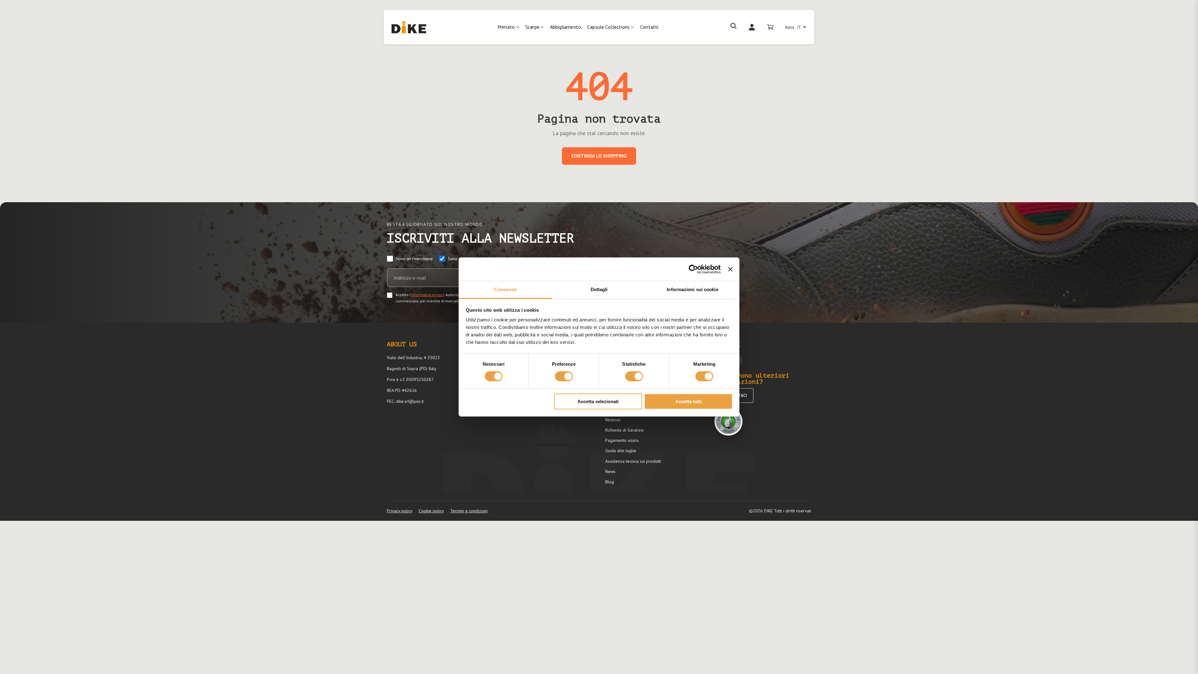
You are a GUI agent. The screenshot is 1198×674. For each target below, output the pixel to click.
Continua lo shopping (599, 156)
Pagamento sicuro (622, 440)
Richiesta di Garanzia (624, 430)
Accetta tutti (688, 401)
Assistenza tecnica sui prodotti (633, 461)
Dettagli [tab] (599, 289)
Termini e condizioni (469, 511)
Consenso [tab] (505, 289)
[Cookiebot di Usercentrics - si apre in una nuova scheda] (693, 269)
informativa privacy (428, 294)
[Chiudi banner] (730, 269)
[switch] (564, 376)
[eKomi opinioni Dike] (728, 422)
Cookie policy (431, 511)
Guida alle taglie (620, 450)
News (610, 471)
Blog (609, 482)
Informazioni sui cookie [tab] (692, 289)
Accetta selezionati (598, 401)
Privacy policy (399, 511)
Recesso (613, 419)
